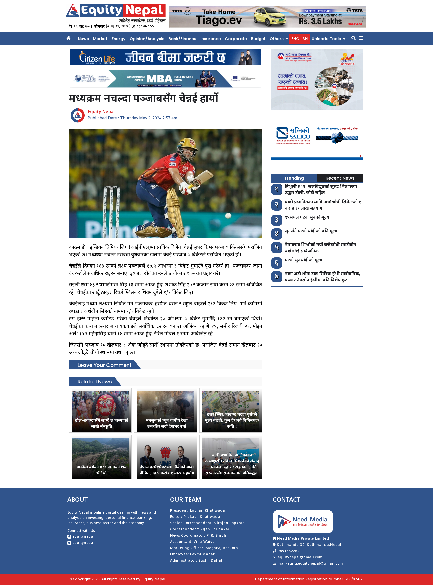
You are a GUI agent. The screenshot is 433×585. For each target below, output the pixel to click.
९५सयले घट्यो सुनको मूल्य (307, 217)
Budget (258, 39)
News (83, 39)
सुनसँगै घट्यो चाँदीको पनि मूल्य (311, 231)
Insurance (210, 39)
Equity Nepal (153, 579)
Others (277, 39)
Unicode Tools (326, 39)
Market (100, 39)
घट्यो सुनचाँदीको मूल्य (303, 260)
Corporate (236, 39)
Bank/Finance (182, 39)
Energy (119, 39)
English (299, 39)
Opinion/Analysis (147, 39)
